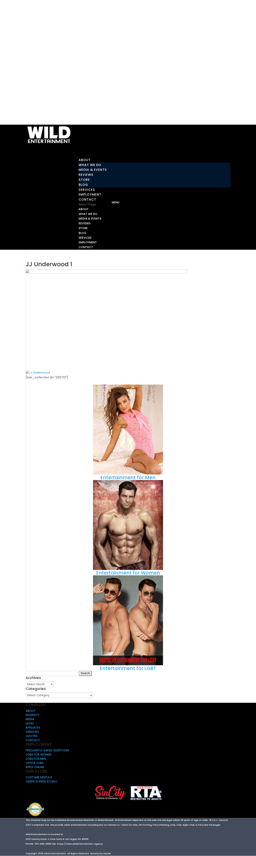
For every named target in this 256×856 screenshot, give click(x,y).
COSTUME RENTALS (39, 777)
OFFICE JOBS (34, 763)
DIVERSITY (32, 715)
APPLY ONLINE (35, 767)
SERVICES (85, 238)
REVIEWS (86, 174)
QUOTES (31, 736)
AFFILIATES (33, 728)
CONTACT (86, 247)
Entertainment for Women (128, 573)
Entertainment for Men (128, 477)
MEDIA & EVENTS (93, 169)
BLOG (83, 184)
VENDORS (32, 732)
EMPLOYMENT (88, 242)
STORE (84, 179)
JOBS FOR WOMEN (38, 755)
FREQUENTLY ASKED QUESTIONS (47, 750)
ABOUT (84, 209)
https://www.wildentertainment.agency (80, 843)
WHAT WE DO (90, 165)
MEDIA (30, 719)
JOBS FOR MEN (36, 759)
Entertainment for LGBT (128, 668)
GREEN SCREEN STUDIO (41, 781)
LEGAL (30, 723)
